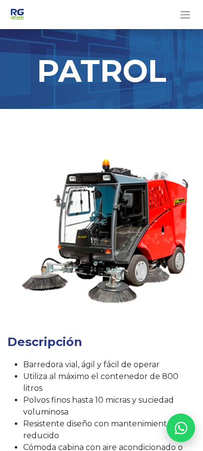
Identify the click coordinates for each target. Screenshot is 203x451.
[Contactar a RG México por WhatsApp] (181, 428)
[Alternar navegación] (185, 14)
